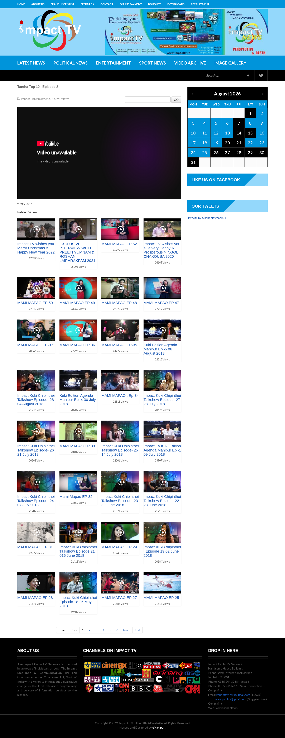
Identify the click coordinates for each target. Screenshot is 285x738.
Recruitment (200, 4)
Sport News (152, 62)
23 (261, 142)
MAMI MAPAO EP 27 (119, 598)
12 (216, 132)
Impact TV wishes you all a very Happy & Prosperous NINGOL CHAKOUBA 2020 (162, 250)
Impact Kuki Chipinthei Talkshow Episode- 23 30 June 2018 (120, 501)
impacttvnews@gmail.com (233, 694)
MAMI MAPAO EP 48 (119, 303)
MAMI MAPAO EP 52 (119, 244)
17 (193, 142)
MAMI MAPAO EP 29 (119, 547)
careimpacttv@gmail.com (230, 699)
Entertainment (113, 62)
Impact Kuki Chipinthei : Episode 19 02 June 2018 (162, 551)
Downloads (175, 4)
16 (261, 132)
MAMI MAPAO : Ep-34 (120, 395)
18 (204, 142)
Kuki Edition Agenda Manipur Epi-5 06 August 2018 (160, 349)
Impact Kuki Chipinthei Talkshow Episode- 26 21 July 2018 (36, 450)
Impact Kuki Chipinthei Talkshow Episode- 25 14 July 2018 (120, 450)
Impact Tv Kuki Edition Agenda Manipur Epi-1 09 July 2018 (162, 450)
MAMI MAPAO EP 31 (35, 547)
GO (176, 100)
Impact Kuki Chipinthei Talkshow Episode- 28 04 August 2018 (36, 399)
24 (193, 152)
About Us (37, 4)
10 (193, 132)
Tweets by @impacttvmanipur (206, 217)
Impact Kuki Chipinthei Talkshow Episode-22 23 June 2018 (162, 501)
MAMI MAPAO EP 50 (35, 303)
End (137, 630)
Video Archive (190, 62)
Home (21, 4)
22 (250, 142)
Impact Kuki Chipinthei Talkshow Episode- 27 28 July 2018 (162, 399)
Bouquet (154, 4)
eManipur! (159, 727)
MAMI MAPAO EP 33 (77, 446)
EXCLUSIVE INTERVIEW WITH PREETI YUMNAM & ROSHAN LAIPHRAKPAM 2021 (77, 252)
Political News (70, 62)
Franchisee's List (62, 4)
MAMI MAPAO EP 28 (35, 598)
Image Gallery (230, 62)
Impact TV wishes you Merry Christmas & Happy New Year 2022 (36, 248)
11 (204, 132)
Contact (106, 4)
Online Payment (131, 4)
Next (126, 630)
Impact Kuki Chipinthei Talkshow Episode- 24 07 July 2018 (36, 501)
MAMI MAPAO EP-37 (35, 345)
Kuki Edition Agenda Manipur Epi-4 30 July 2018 (77, 399)
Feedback (87, 4)
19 (216, 142)
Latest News (31, 62)
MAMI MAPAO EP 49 (77, 303)
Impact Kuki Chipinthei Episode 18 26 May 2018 (78, 602)
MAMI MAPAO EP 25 (161, 598)
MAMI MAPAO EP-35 (119, 345)
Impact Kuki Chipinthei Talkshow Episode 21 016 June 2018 (78, 551)
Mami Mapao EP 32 (75, 497)
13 (227, 132)
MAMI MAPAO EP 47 (161, 303)
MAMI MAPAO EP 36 (77, 345)
